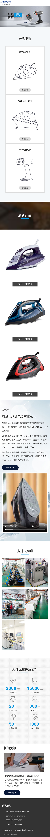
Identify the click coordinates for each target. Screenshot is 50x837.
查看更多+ (10, 468)
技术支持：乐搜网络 (9, 834)
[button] (4, 16)
